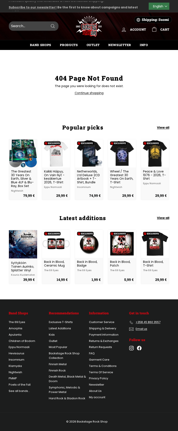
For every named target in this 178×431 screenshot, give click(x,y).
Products (69, 45)
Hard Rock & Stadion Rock (67, 398)
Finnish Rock (57, 370)
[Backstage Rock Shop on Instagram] (131, 348)
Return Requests (100, 347)
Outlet (93, 45)
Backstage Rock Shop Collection (64, 355)
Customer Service (101, 322)
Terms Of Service (101, 372)
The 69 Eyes (17, 322)
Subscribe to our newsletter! (33, 4)
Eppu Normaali (19, 347)
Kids (52, 335)
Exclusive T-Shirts (61, 322)
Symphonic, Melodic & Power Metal (64, 389)
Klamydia (15, 366)
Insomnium (16, 360)
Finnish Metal (58, 364)
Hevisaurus (16, 353)
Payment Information (104, 335)
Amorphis (15, 328)
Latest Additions (60, 328)
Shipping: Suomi (155, 19)
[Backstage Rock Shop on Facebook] (139, 348)
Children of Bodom (22, 341)
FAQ (92, 353)
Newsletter (119, 45)
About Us (95, 391)
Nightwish (15, 372)
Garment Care (99, 360)
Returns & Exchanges (104, 341)
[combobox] (34, 26)
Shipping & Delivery (102, 328)
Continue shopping (89, 93)
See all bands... (19, 391)
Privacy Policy (98, 378)
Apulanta (15, 335)
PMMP (13, 378)
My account (97, 397)
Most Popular (58, 347)
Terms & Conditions (103, 366)
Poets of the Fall (20, 385)
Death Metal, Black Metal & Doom (67, 379)
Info (144, 45)
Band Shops (40, 45)
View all (163, 127)
